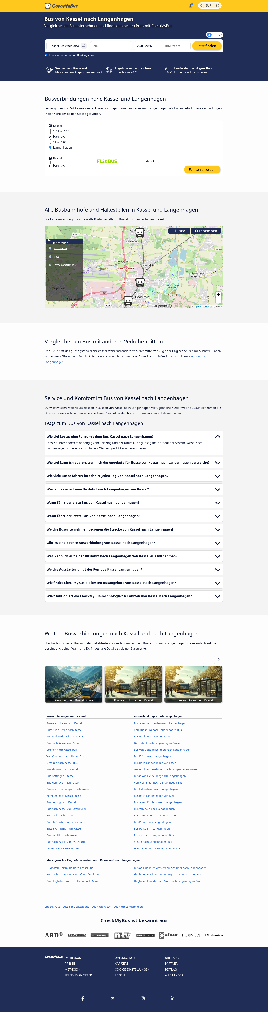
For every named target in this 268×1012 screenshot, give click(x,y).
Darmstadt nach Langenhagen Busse (157, 743)
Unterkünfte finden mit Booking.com (71, 55)
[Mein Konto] (190, 6)
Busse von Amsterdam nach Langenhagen (160, 723)
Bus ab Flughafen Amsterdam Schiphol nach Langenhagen (170, 868)
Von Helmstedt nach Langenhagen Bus (158, 782)
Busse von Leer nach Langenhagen (155, 815)
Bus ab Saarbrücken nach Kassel (66, 822)
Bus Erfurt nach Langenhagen (152, 756)
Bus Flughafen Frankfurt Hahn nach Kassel (72, 881)
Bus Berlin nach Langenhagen (152, 736)
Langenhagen (208, 231)
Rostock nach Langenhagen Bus (154, 835)
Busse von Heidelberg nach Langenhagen (160, 776)
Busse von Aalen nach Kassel (64, 723)
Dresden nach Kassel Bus (62, 763)
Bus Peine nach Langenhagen (152, 822)
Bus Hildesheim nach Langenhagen (156, 789)
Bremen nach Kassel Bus (61, 749)
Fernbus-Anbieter (78, 975)
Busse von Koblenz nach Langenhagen (158, 802)
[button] (139, 232)
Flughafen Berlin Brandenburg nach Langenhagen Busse (169, 874)
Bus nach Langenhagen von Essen (155, 763)
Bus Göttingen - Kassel (60, 776)
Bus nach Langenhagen (128, 906)
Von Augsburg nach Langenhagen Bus (158, 730)
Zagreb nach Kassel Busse (62, 848)
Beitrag (171, 969)
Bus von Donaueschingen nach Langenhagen (162, 749)
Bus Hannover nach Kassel (62, 782)
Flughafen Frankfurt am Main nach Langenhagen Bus (167, 881)
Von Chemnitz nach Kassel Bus (65, 756)
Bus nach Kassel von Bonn (62, 743)
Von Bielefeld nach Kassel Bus (64, 736)
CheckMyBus (52, 906)
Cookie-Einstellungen (132, 969)
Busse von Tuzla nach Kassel (63, 828)
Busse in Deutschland (76, 906)
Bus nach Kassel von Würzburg (65, 841)
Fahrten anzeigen (202, 169)
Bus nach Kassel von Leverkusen (66, 809)
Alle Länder (174, 975)
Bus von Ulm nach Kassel (61, 835)
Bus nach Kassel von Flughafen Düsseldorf (72, 874)
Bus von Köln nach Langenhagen (154, 809)
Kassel (180, 231)
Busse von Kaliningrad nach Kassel (68, 789)
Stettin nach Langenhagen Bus (153, 841)
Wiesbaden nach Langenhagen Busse (157, 848)
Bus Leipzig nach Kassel (61, 802)
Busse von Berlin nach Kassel (64, 730)
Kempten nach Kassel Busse (63, 795)
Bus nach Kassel (101, 906)
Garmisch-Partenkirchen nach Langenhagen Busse (165, 769)
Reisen (120, 975)
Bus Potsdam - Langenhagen (152, 828)
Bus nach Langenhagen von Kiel (154, 795)
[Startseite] (61, 6)
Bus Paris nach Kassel (59, 815)
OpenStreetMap (202, 306)
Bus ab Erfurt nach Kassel (62, 769)
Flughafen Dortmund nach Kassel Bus (69, 868)
